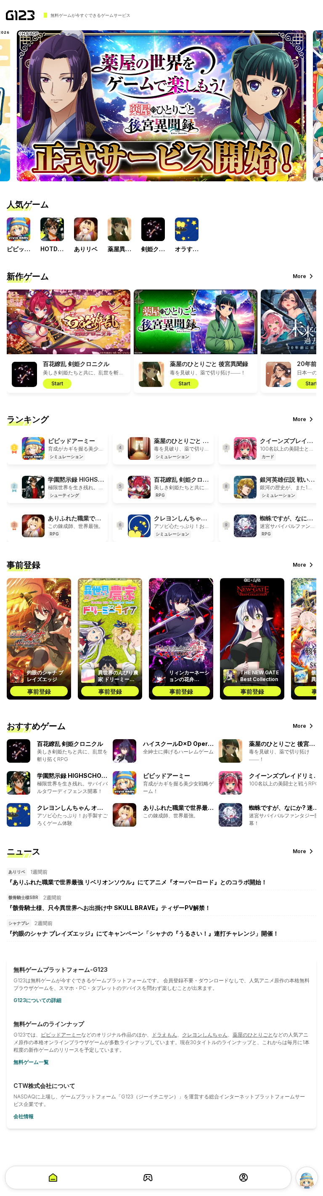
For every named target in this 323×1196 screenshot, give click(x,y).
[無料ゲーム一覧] (148, 1177)
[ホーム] (20, 15)
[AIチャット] (307, 1178)
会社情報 (23, 1116)
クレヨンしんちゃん (205, 1035)
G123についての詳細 (37, 1000)
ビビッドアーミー (61, 1035)
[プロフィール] (243, 1177)
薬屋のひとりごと (253, 1035)
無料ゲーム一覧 (31, 1062)
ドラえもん (164, 1035)
